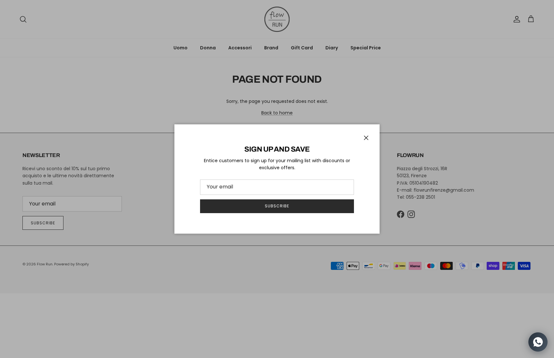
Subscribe (277, 206)
